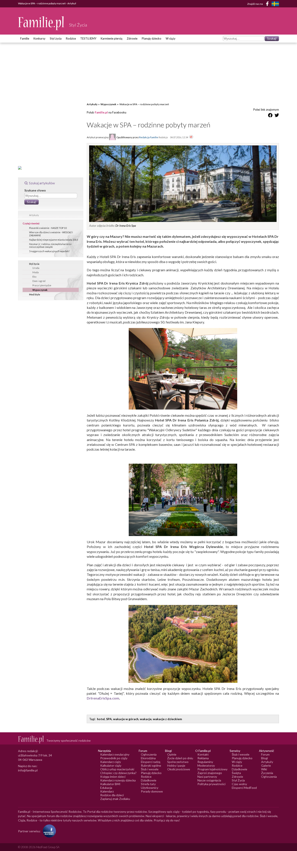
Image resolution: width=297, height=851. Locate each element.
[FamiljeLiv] (275, 4)
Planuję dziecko (151, 38)
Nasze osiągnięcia (209, 780)
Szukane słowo (35, 190)
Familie (24, 38)
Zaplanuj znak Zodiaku (115, 799)
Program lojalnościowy (212, 769)
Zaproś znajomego (209, 773)
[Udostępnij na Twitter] (277, 116)
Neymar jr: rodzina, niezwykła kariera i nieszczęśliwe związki (50, 245)
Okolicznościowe (178, 769)
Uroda (35, 267)
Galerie (266, 765)
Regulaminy (205, 762)
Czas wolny (239, 784)
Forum (265, 754)
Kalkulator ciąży (110, 765)
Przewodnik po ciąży (113, 758)
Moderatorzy (206, 765)
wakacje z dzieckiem (167, 719)
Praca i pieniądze (41, 285)
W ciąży (170, 38)
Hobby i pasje (176, 765)
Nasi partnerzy (207, 776)
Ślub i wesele (150, 769)
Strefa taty (148, 784)
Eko (34, 276)
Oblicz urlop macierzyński (117, 769)
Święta (236, 773)
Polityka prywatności (211, 784)
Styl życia (56, 38)
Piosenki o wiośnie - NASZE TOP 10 (48, 227)
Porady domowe (152, 791)
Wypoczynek (39, 289)
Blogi (264, 758)
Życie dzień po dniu (180, 758)
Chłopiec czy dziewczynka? (118, 773)
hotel (101, 719)
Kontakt (203, 754)
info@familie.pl (28, 770)
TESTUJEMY (88, 38)
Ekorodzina (148, 758)
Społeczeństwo (178, 762)
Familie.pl (101, 112)
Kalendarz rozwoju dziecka (118, 780)
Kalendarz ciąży (110, 762)
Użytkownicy (149, 787)
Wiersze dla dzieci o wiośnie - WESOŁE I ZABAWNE (51, 233)
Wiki (264, 769)
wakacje (146, 719)
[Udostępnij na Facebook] (270, 116)
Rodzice (71, 38)
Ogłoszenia (149, 754)
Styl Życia (238, 780)
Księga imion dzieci (112, 776)
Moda (35, 272)
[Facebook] (268, 4)
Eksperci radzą (150, 762)
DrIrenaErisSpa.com (103, 698)
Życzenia (267, 773)
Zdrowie (132, 38)
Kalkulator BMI (110, 784)
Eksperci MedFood (244, 787)
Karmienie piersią (111, 38)
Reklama (203, 758)
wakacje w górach (125, 719)
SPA (109, 719)
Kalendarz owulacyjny (114, 754)
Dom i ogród (38, 281)
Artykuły (34, 215)
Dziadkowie (148, 780)
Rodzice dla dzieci (112, 795)
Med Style (34, 294)
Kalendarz (107, 791)
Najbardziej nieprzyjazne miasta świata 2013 (53, 239)
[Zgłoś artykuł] (191, 137)
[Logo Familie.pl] (41, 23)
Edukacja (106, 787)
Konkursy (39, 38)
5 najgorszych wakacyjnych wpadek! (49, 251)
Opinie (171, 754)
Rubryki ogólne (151, 765)
